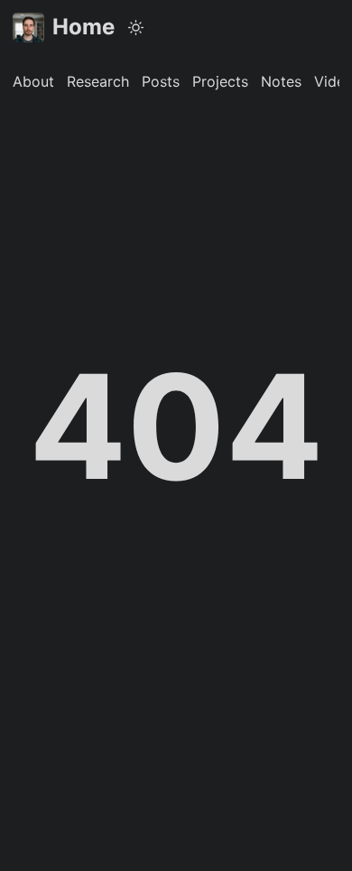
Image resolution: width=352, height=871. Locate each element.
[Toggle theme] (136, 27)
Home (83, 27)
